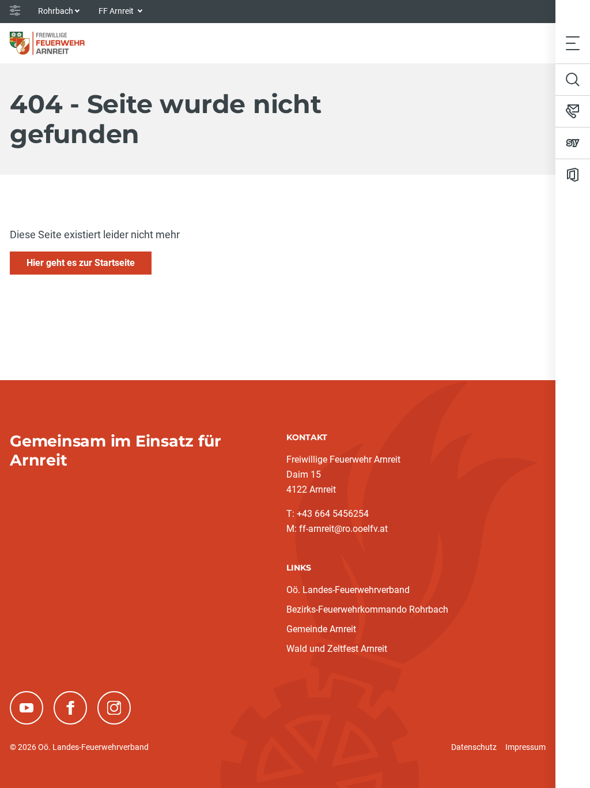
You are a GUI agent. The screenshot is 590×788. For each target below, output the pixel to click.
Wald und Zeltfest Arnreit (336, 648)
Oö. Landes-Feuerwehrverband (348, 589)
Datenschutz (474, 747)
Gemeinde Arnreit (321, 629)
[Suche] (572, 79)
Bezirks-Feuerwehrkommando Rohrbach (367, 609)
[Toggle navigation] (572, 43)
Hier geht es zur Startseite (81, 262)
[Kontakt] (572, 111)
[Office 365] (572, 174)
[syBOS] (572, 143)
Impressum (525, 747)
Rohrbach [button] (55, 11)
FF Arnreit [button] (117, 11)
